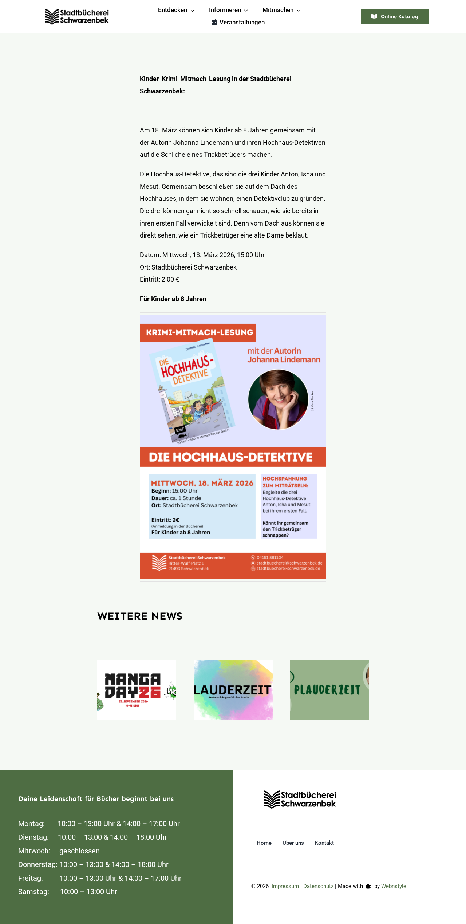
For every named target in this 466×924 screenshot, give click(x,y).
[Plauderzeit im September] (233, 690)
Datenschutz (318, 886)
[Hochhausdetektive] (300, 791)
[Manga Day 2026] (136, 690)
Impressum (285, 886)
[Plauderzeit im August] (329, 690)
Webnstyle (393, 886)
